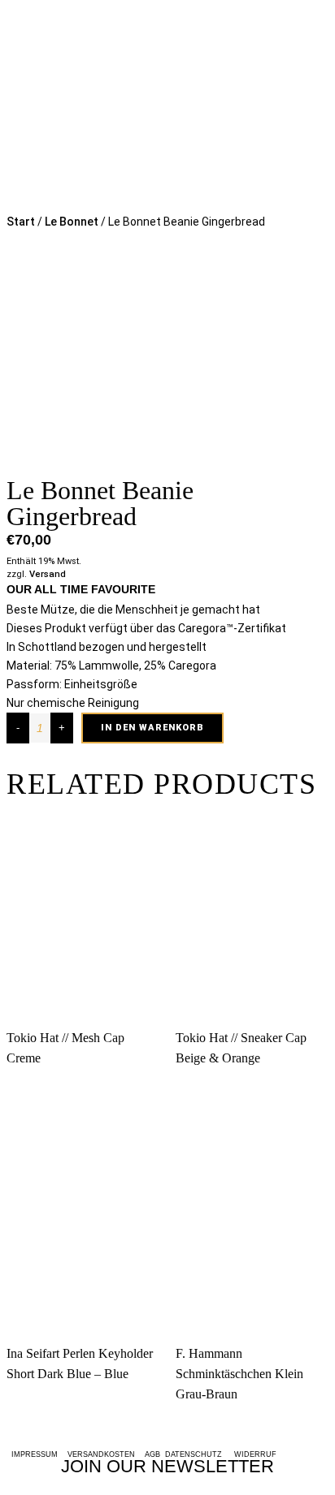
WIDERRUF (255, 1454)
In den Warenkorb (152, 727)
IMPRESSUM (34, 1454)
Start (21, 221)
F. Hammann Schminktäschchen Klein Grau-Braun (239, 1373)
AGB (155, 1454)
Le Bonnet (71, 221)
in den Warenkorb (166, 1066)
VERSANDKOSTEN (101, 1454)
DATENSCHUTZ (196, 1454)
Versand (47, 574)
